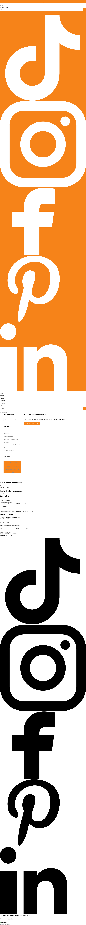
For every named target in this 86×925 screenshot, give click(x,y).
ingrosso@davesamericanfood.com (10, 526)
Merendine (7, 448)
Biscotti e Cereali (8, 436)
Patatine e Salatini (9, 451)
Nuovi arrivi (12, 463)
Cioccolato (7, 442)
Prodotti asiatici (12, 469)
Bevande (6, 431)
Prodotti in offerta (12, 466)
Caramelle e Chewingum (11, 439)
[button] (4, 7)
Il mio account (3, 499)
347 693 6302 (4, 487)
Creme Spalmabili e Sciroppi (12, 445)
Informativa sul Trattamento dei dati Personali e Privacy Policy (16, 504)
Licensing (12, 472)
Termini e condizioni (5, 500)
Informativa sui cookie (6, 502)
